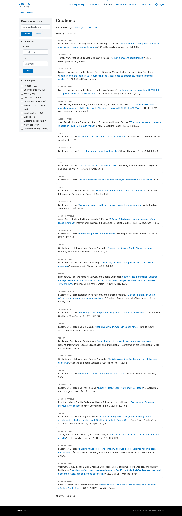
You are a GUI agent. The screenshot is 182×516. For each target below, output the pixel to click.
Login (161, 4)
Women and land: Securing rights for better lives (120, 190)
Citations (107, 4)
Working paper (35, 120)
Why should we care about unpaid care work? (101, 373)
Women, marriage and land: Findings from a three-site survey (110, 205)
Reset (38, 34)
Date (89, 27)
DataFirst (24, 3)
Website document (35, 101)
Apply (28, 70)
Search (26, 34)
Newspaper (31, 124)
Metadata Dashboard (126, 4)
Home (21, 13)
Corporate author (34, 97)
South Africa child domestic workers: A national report (124, 341)
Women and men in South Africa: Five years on (102, 136)
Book (29, 93)
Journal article (35, 89)
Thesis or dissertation (34, 107)
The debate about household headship (98, 151)
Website (29, 116)
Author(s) (79, 27)
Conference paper (36, 128)
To (24, 58)
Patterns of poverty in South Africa (97, 233)
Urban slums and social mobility (128, 58)
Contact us (146, 4)
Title (97, 27)
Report (30, 85)
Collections (93, 4)
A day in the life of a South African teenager (130, 248)
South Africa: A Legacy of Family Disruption (120, 388)
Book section (33, 113)
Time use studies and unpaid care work (98, 165)
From (26, 46)
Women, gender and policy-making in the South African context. (111, 312)
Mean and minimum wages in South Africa (116, 327)
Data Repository (76, 4)
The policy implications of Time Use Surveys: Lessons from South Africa (115, 179)
